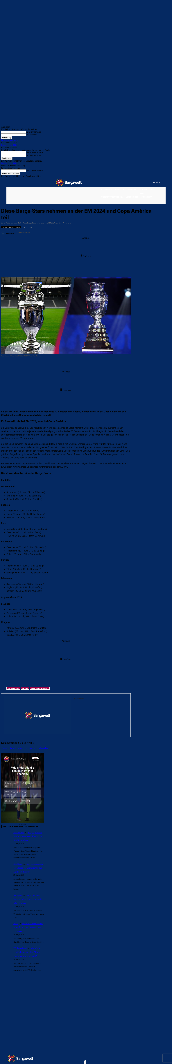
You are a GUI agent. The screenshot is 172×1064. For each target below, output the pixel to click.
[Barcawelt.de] (69, 182)
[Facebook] (134, 182)
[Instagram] (140, 182)
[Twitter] (146, 182)
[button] (162, 201)
